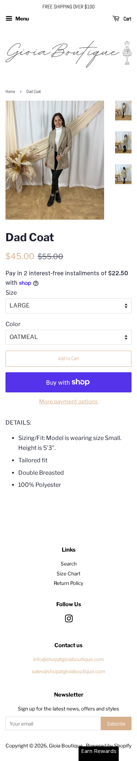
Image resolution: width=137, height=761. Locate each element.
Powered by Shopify (109, 746)
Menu (21, 18)
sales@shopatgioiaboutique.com (68, 671)
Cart (127, 18)
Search (69, 564)
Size (11, 292)
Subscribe (116, 723)
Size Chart (68, 574)
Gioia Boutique (66, 746)
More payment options (68, 401)
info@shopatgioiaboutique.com (68, 659)
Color (12, 324)
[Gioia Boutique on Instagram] (69, 620)
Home (10, 91)
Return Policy (68, 583)
